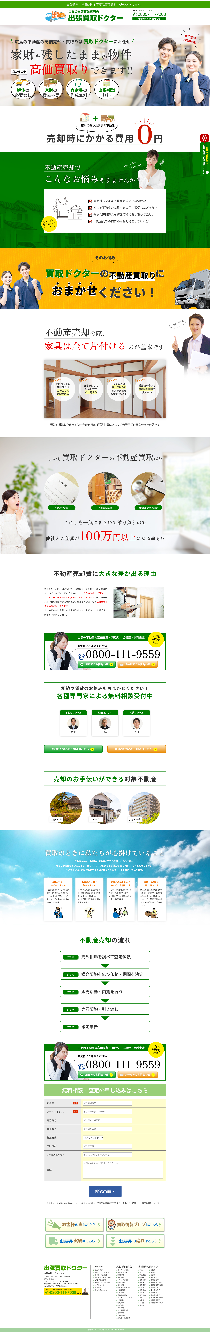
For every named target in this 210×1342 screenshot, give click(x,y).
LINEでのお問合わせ (96, 664)
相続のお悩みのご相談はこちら (70, 749)
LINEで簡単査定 (100, 1280)
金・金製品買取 (123, 1310)
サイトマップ (99, 1285)
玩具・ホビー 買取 (124, 1287)
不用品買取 (121, 1315)
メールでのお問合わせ (137, 664)
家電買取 (121, 1275)
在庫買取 (121, 1313)
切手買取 (121, 1308)
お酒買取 (121, 1300)
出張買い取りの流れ (102, 1272)
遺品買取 (121, 1303)
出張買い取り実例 (101, 1275)
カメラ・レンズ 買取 (125, 1298)
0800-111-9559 (123, 653)
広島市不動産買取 (124, 1318)
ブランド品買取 (123, 1280)
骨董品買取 (121, 1282)
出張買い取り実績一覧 (103, 1282)
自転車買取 (121, 1290)
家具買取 (121, 1277)
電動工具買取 (122, 1295)
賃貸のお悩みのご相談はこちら (133, 749)
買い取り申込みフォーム (103, 1277)
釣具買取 (121, 1293)
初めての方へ (99, 1270)
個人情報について (101, 1290)
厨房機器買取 (122, 1272)
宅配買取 (121, 1305)
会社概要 (98, 1287)
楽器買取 (121, 1285)
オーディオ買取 (123, 1270)
